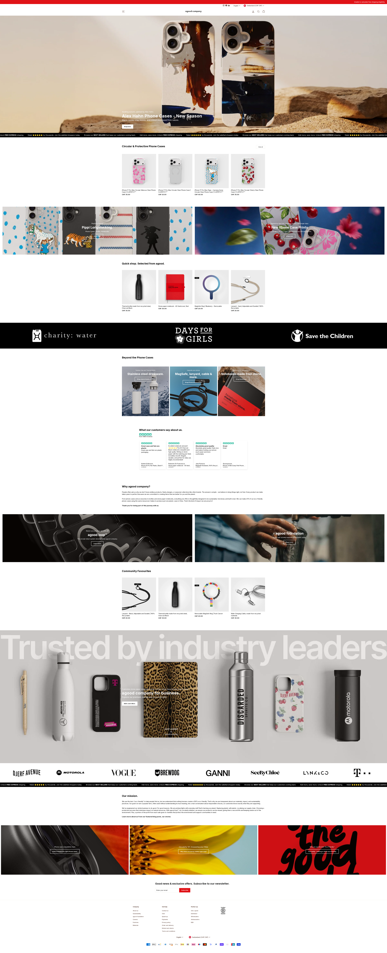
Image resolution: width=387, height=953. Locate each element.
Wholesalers (195, 916)
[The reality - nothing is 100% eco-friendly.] (322, 850)
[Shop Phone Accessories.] (193, 391)
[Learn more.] (97, 538)
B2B (192, 922)
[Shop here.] (97, 231)
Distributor (194, 913)
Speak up (165, 916)
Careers (135, 919)
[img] (193, 434)
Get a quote (194, 910)
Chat (163, 913)
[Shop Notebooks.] (241, 391)
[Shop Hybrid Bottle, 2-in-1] (145, 391)
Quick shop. (139, 186)
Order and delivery (168, 925)
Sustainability (137, 913)
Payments (165, 919)
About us (135, 910)
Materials (135, 925)
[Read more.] (290, 538)
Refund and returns (168, 928)
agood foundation (138, 916)
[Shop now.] (290, 231)
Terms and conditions (168, 931)
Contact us (165, 910)
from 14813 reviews (145, 436)
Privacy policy (166, 922)
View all (260, 147)
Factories (135, 922)
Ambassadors (195, 919)
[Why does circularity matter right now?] (193, 850)
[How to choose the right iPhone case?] (65, 850)
